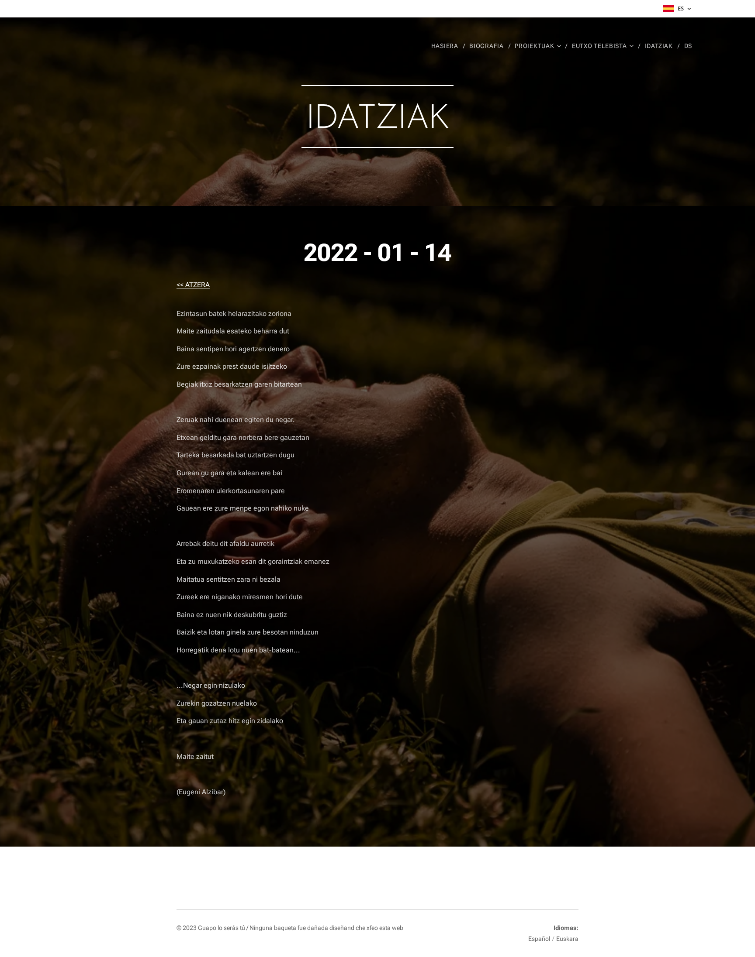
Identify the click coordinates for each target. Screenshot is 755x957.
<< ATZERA (193, 285)
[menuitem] (447, 46)
